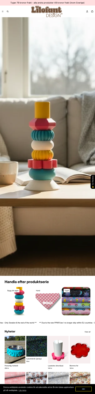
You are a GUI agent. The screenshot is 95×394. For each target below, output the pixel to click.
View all (87, 332)
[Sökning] (7, 11)
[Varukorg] (92, 11)
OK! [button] (83, 389)
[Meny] (2, 11)
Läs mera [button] (22, 390)
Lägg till (45, 353)
